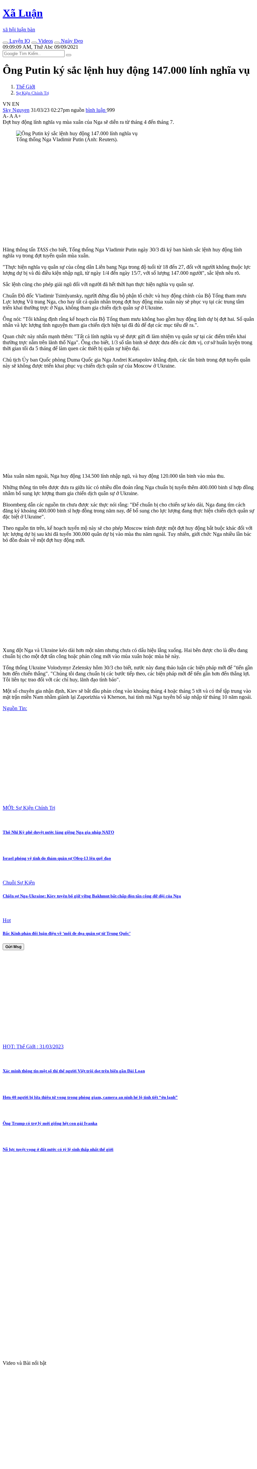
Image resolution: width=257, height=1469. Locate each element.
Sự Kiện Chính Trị (32, 92)
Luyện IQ (19, 41)
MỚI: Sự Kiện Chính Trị (29, 808)
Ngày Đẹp (71, 41)
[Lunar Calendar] (57, 43)
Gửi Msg (13, 947)
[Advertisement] (128, 194)
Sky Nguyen (16, 110)
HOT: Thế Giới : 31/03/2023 (33, 1046)
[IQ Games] (5, 43)
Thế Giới (25, 86)
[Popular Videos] (34, 43)
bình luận (96, 110)
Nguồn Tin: (15, 708)
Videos (45, 41)
